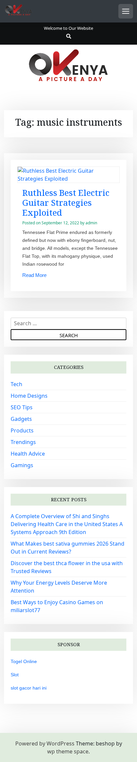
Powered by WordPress (44, 743)
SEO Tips (22, 407)
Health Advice (28, 453)
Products (22, 430)
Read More (34, 275)
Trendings (23, 442)
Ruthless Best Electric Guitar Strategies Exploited (65, 202)
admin (91, 223)
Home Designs (29, 395)
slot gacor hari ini (29, 688)
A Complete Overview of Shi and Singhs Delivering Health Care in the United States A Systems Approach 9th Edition (67, 524)
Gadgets (21, 419)
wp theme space (67, 751)
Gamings (22, 465)
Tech (16, 384)
